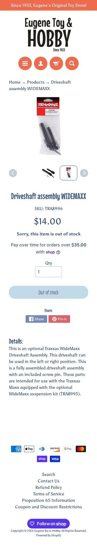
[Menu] (25, 63)
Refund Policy (48, 487)
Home (14, 82)
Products (35, 82)
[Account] (40, 63)
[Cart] (56, 63)
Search (48, 474)
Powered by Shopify (48, 535)
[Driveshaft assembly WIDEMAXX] (68, 173)
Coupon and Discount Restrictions (48, 506)
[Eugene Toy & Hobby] (48, 33)
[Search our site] (72, 63)
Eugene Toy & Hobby (47, 531)
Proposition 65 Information (48, 500)
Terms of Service (48, 493)
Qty (48, 263)
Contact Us (48, 480)
